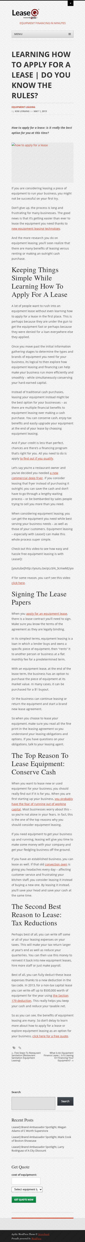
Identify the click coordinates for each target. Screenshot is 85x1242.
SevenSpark (43, 1234)
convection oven (56, 864)
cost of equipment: (24, 1174)
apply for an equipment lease (46, 614)
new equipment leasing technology (36, 229)
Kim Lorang (22, 111)
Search (16, 1092)
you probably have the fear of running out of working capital (42, 804)
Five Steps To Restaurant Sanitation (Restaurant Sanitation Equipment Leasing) (26, 1057)
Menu (18, 34)
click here (18, 583)
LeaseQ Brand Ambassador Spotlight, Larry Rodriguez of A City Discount (38, 1148)
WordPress (36, 1238)
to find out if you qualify (36, 458)
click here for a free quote (50, 1036)
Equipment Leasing (23, 107)
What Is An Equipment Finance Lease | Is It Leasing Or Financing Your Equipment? (58, 1057)
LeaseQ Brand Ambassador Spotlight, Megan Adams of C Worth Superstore (39, 1129)
